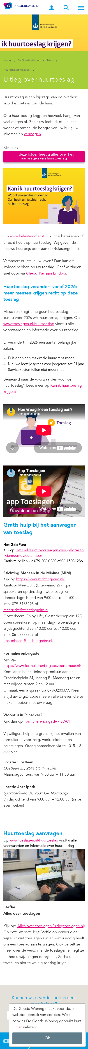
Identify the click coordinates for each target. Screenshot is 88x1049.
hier (19, 1028)
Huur (50, 60)
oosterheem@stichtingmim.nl (27, 641)
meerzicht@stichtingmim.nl (25, 610)
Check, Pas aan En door (46, 274)
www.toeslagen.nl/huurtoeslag (28, 324)
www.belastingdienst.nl (29, 237)
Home (7, 60)
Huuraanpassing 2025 (16, 70)
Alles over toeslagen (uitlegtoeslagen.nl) (51, 926)
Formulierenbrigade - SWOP (48, 722)
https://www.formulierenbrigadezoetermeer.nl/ (42, 666)
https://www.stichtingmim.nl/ (40, 579)
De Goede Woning (29, 60)
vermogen (32, 134)
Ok (47, 1038)
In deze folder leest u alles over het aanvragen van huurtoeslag (44, 157)
